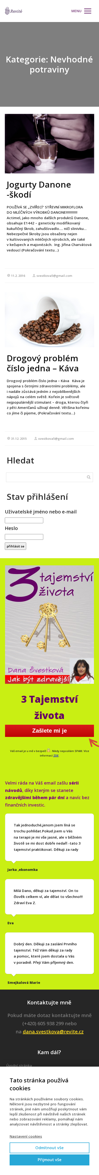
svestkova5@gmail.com (54, 275)
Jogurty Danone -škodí (39, 189)
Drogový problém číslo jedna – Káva (43, 363)
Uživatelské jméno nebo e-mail (41, 511)
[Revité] (13, 11)
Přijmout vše (50, 1159)
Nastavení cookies (26, 1136)
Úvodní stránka (19, 1065)
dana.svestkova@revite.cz (53, 1031)
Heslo (11, 528)
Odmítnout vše (49, 1147)
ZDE (56, 755)
